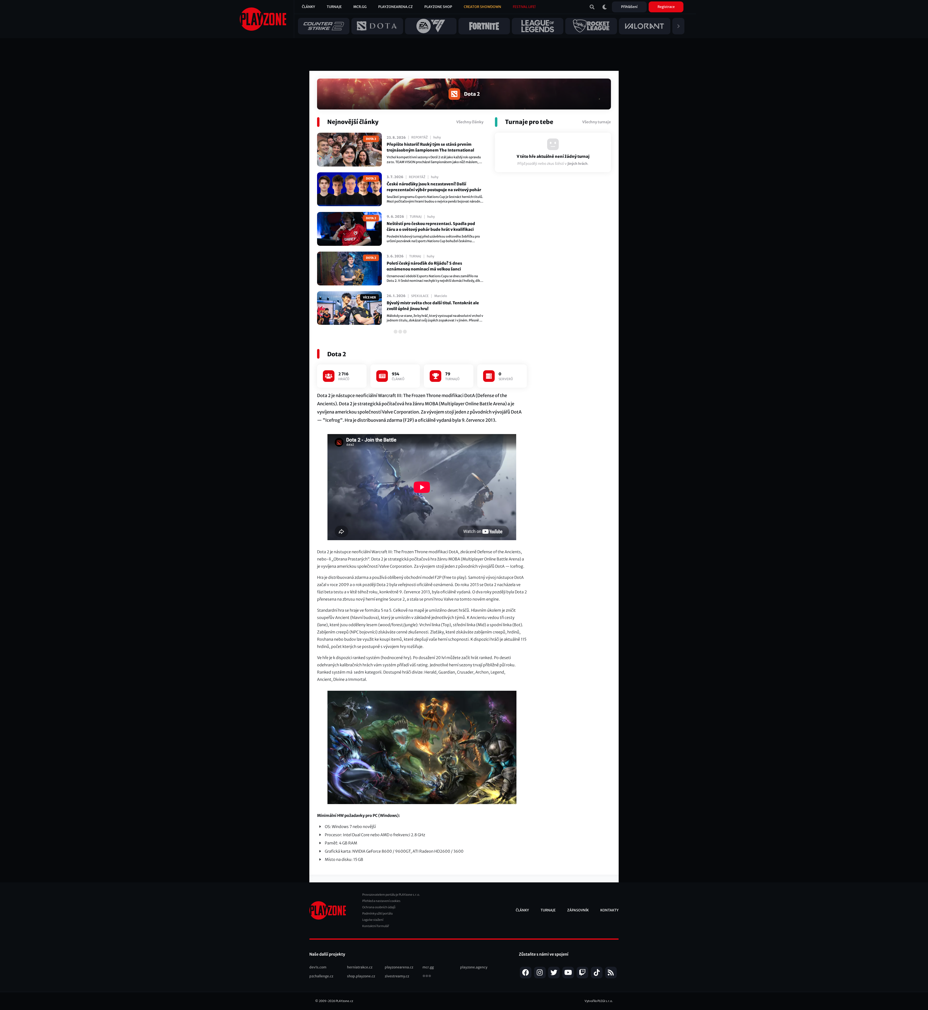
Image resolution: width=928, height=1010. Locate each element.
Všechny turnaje (596, 122)
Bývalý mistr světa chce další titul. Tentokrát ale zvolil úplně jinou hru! (433, 305)
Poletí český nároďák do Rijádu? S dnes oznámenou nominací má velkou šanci (424, 266)
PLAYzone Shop (438, 7)
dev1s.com (317, 967)
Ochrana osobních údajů (378, 907)
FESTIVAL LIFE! (524, 7)
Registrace (666, 7)
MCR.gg (360, 7)
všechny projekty (427, 976)
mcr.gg (428, 967)
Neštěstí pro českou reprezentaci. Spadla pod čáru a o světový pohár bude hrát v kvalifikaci (431, 226)
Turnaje (334, 7)
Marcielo (440, 296)
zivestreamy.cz (397, 976)
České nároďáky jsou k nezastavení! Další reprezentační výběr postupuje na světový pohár (434, 187)
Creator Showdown (482, 7)
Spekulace (420, 296)
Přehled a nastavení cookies (381, 901)
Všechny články (469, 122)
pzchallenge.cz (321, 976)
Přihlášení (629, 7)
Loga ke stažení (372, 920)
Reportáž (419, 137)
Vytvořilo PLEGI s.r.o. (599, 1001)
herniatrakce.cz (359, 967)
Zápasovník (578, 910)
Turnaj (416, 217)
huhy (437, 137)
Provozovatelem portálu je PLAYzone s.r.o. (391, 894)
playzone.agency (473, 967)
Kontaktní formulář (375, 926)
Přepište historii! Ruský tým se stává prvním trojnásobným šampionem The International (430, 147)
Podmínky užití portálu (377, 913)
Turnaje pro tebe (529, 122)
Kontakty (609, 910)
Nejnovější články (352, 122)
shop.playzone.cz (361, 976)
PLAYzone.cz (344, 1001)
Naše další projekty (327, 954)
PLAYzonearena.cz (395, 7)
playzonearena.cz (399, 967)
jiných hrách (577, 163)
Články (308, 7)
